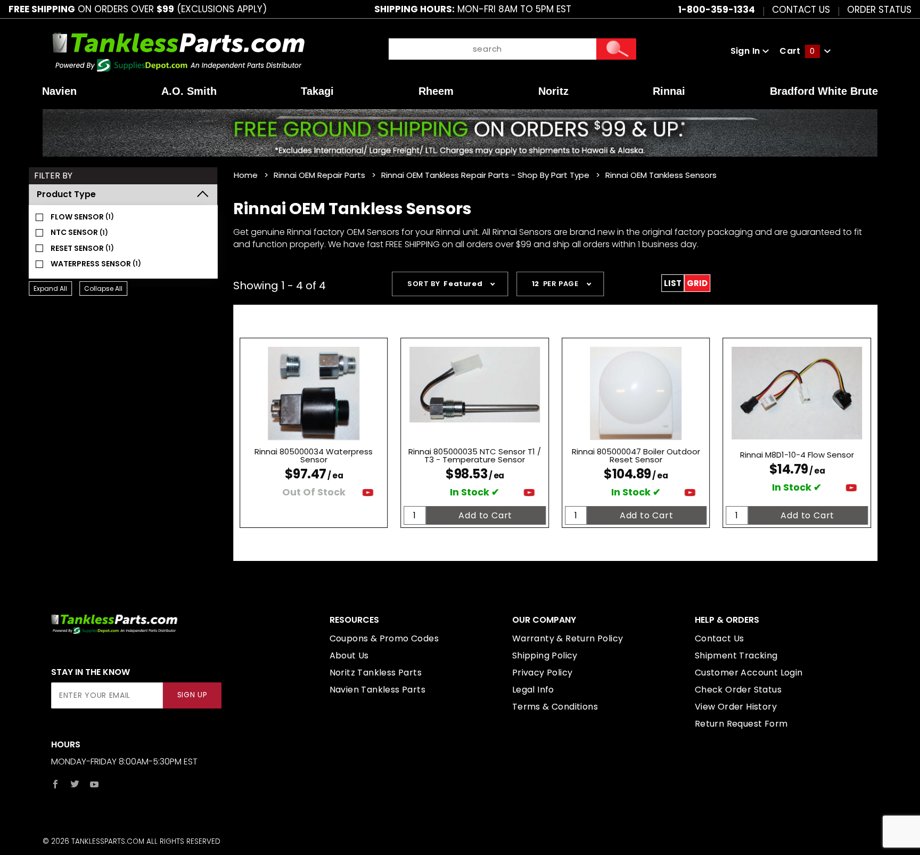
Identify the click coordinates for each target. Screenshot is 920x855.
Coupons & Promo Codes (384, 638)
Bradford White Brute (824, 91)
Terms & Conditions (555, 707)
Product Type (66, 194)
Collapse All (103, 288)
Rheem (436, 91)
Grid (697, 283)
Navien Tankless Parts (377, 689)
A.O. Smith (189, 91)
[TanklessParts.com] (178, 50)
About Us (349, 655)
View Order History (736, 707)
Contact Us (801, 9)
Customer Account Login (749, 672)
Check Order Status (738, 689)
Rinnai (669, 91)
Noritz (553, 91)
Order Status (879, 9)
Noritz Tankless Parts (376, 672)
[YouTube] (94, 784)
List (672, 283)
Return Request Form (741, 724)
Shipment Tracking (736, 655)
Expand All (50, 288)
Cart (797, 51)
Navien (59, 91)
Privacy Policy (542, 672)
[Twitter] (74, 784)
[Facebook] (55, 784)
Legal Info (533, 689)
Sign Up (192, 695)
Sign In (746, 51)
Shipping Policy (545, 655)
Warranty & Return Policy (567, 638)
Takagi (317, 91)
